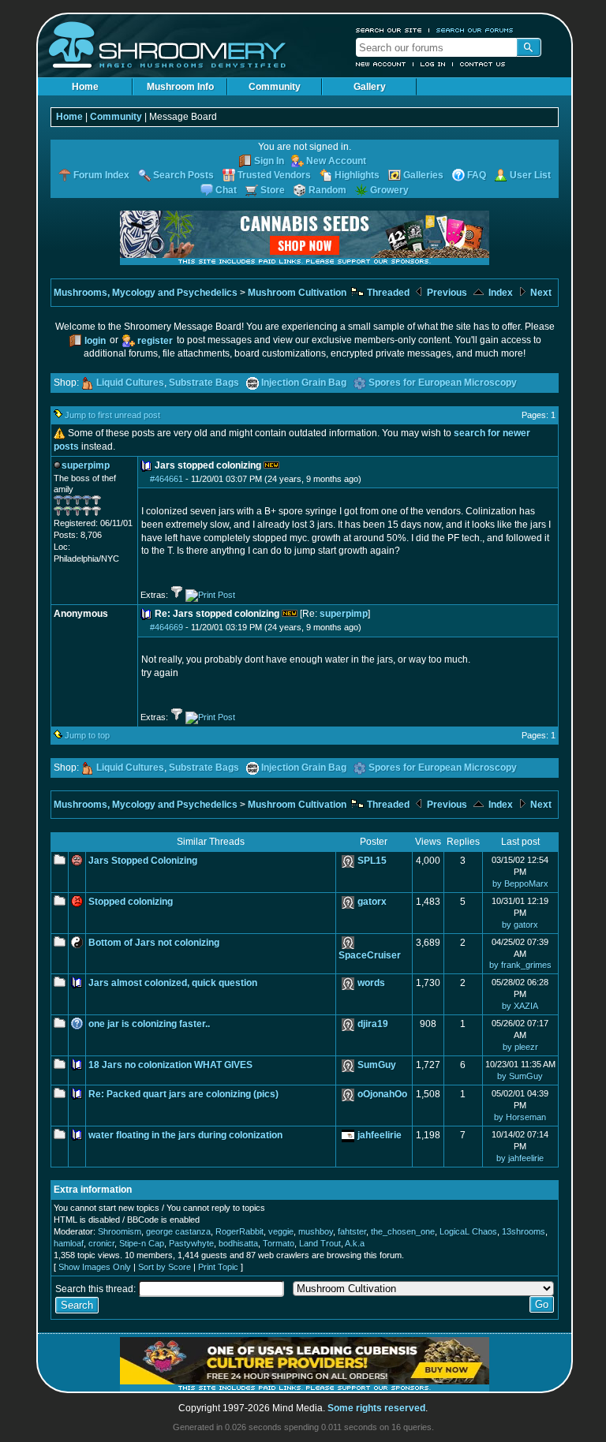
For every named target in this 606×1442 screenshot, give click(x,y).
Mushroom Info (180, 86)
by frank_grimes (520, 964)
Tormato (278, 1243)
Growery (389, 190)
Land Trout (320, 1243)
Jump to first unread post (112, 415)
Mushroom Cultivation (297, 292)
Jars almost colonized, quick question (172, 982)
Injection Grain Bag (303, 382)
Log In (433, 64)
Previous (446, 292)
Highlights (357, 175)
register (155, 340)
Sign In (269, 160)
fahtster (352, 1231)
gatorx (372, 901)
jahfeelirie (379, 1135)
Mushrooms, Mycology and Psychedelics (146, 292)
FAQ (476, 175)
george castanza (178, 1231)
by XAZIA (520, 1006)
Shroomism (119, 1231)
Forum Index (101, 175)
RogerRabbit (239, 1231)
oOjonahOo (382, 1094)
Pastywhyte (191, 1243)
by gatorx (520, 924)
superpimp (344, 613)
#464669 (166, 627)
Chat (226, 190)
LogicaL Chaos (468, 1231)
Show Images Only (94, 1267)
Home (85, 86)
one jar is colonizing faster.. (149, 1023)
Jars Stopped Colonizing (142, 860)
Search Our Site (389, 30)
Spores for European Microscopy (442, 382)
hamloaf (69, 1243)
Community (275, 86)
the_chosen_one (403, 1231)
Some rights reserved (376, 1408)
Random (327, 190)
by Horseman (520, 1117)
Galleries (423, 175)
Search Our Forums (475, 30)
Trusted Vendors (274, 175)
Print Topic (218, 1267)
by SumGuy (520, 1076)
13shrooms (523, 1231)
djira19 (372, 1023)
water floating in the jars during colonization (185, 1135)
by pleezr (520, 1047)
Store (272, 190)
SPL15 (372, 860)
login (95, 340)
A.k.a (355, 1243)
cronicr (101, 1243)
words (371, 982)
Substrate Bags (204, 382)
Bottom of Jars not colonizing (153, 942)
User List (530, 175)
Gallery (370, 86)
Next (540, 292)
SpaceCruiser (370, 955)
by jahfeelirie (520, 1158)
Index (499, 292)
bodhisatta (238, 1243)
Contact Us (483, 64)
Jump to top (87, 735)
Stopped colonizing (130, 901)
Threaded (387, 292)
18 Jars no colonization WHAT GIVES (170, 1064)
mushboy (315, 1231)
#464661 (166, 479)
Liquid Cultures (130, 382)
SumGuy (376, 1064)
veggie (281, 1231)
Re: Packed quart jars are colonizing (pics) (183, 1094)
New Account (381, 64)
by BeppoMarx (520, 883)
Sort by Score (164, 1267)
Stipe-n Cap (141, 1243)
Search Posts (183, 175)
